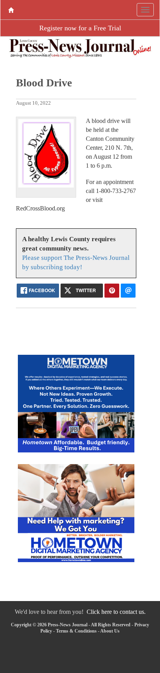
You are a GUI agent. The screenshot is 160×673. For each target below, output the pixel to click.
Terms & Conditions (76, 631)
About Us (110, 631)
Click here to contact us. (116, 611)
